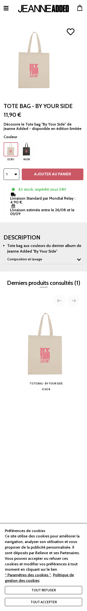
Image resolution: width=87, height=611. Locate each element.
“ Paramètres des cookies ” (28, 575)
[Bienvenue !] (43, 8)
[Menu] (6, 8)
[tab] (43, 259)
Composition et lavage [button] (24, 259)
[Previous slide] (59, 301)
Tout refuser (43, 590)
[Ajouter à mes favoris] (70, 32)
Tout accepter (43, 602)
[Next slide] (74, 301)
